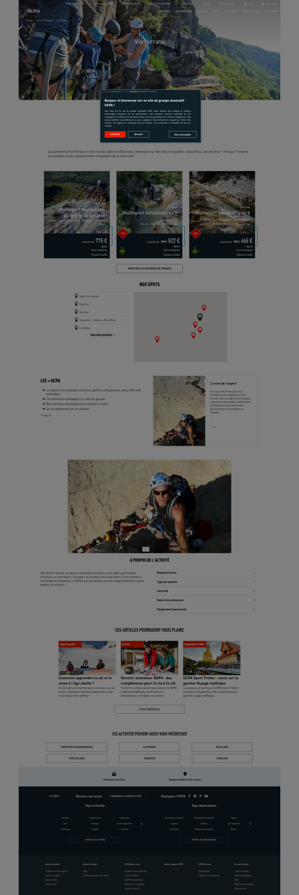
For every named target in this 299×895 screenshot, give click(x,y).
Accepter (115, 134)
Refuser (138, 134)
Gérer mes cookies (183, 134)
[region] (150, 116)
